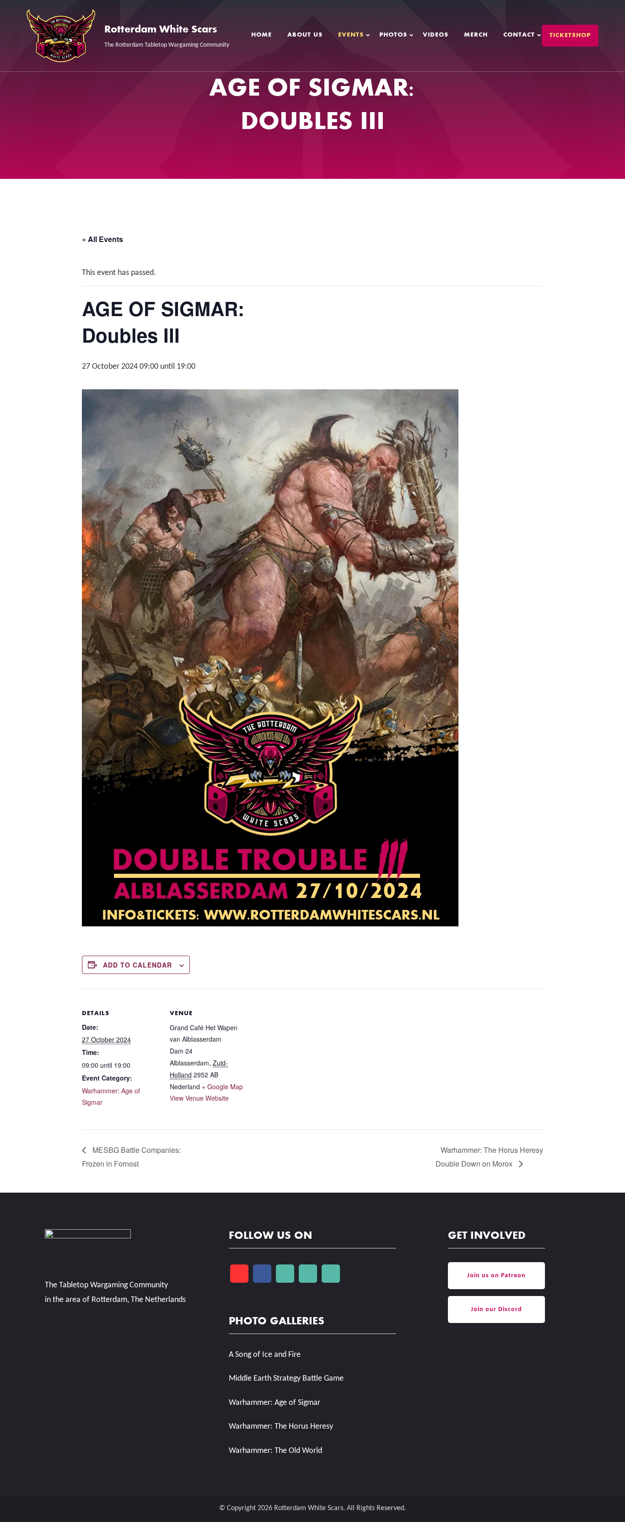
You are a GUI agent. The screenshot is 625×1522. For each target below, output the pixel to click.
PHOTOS (393, 35)
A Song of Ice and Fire (265, 1354)
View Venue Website (199, 1098)
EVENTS (351, 35)
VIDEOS (435, 35)
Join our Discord (496, 1309)
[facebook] (262, 1273)
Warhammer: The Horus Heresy (281, 1426)
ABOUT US (305, 35)
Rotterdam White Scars (160, 30)
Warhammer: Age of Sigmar (274, 1402)
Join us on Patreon (496, 1275)
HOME (261, 35)
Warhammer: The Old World (275, 1451)
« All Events (102, 239)
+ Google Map (222, 1086)
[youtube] (239, 1273)
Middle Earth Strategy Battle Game (286, 1378)
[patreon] (308, 1273)
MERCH (476, 35)
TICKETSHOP (570, 35)
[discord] (331, 1273)
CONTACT (519, 35)
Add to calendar (137, 964)
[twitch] (285, 1273)
